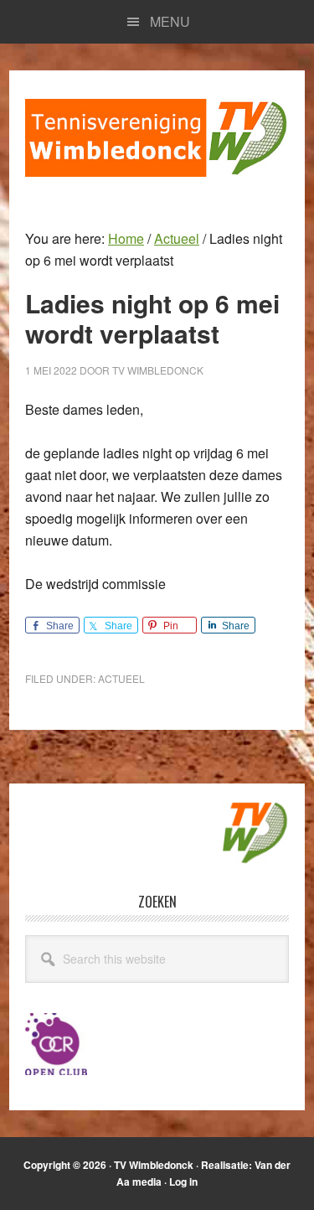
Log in (183, 1181)
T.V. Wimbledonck (157, 137)
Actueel (121, 678)
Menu (170, 21)
